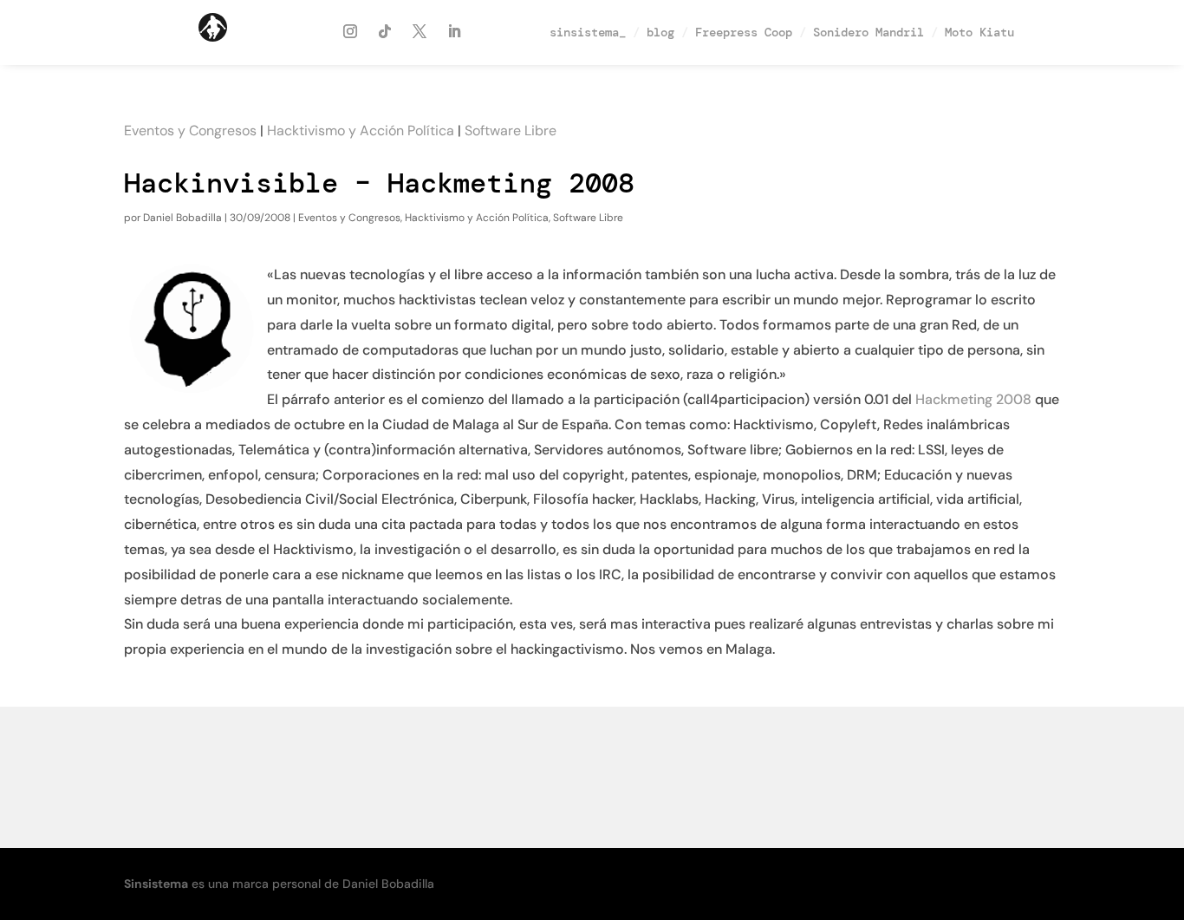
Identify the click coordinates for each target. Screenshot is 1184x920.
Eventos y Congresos (190, 130)
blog (660, 32)
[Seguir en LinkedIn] (454, 31)
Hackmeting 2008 (973, 399)
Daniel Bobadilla (182, 218)
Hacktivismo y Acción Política (360, 130)
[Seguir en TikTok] (385, 31)
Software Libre (510, 130)
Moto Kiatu (979, 32)
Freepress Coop (743, 32)
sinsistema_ (588, 32)
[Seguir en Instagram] (350, 31)
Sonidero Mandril (868, 32)
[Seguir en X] (419, 31)
